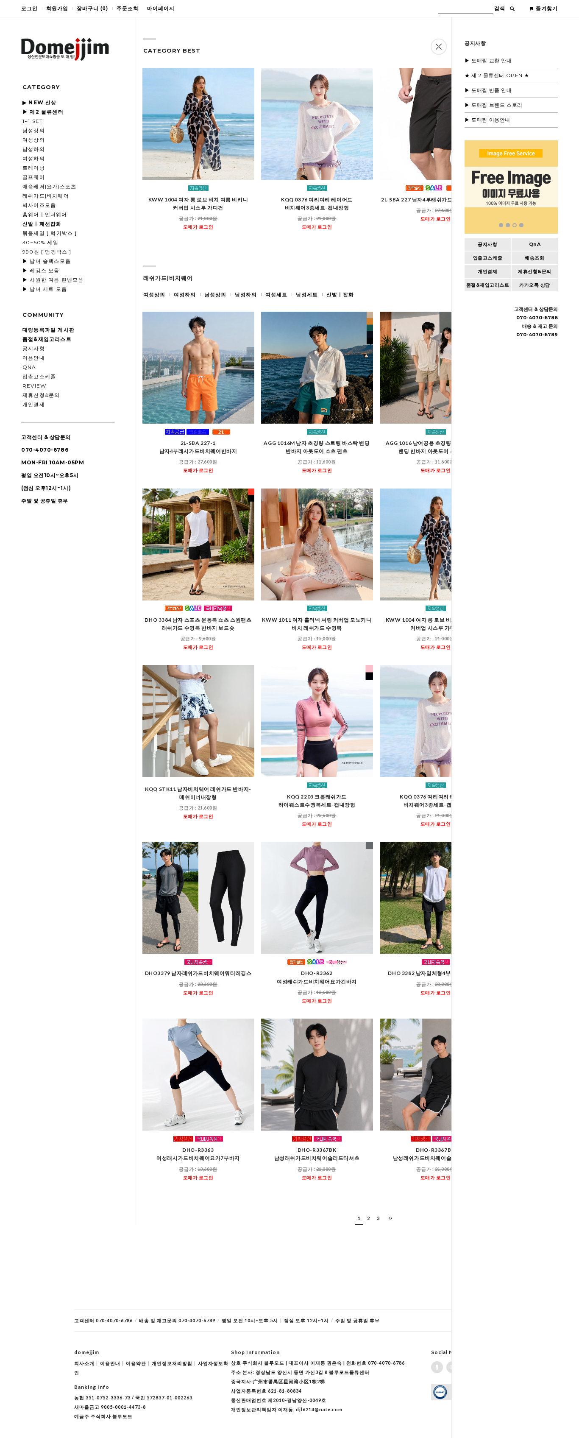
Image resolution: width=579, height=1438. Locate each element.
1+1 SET (32, 121)
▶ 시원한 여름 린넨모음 (53, 279)
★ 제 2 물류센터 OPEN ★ (497, 75)
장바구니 (92, 8)
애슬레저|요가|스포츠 (49, 186)
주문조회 (128, 8)
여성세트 (276, 294)
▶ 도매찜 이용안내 (487, 120)
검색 (499, 8)
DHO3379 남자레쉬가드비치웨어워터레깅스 (198, 973)
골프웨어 (33, 177)
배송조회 (534, 258)
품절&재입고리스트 (487, 285)
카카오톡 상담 (534, 285)
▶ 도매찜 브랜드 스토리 (494, 105)
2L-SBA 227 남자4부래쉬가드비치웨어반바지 (435, 199)
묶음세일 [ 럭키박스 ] (49, 233)
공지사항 (33, 348)
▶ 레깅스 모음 (41, 270)
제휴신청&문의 (41, 395)
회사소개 (86, 1363)
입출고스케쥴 (39, 376)
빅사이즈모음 (39, 205)
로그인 (29, 8)
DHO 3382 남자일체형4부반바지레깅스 (435, 973)
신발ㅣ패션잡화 (41, 224)
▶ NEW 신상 (39, 102)
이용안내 (33, 358)
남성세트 (307, 294)
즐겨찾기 (547, 8)
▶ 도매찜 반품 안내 (488, 90)
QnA (29, 367)
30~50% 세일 (40, 242)
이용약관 (138, 1363)
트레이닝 (33, 168)
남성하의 (33, 149)
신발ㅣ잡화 (340, 294)
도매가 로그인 (198, 226)
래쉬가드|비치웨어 (45, 196)
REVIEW (34, 386)
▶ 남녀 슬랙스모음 (46, 261)
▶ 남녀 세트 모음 (44, 289)
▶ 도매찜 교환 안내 (488, 60)
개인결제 (33, 404)
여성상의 (33, 140)
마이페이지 (161, 8)
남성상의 (33, 130)
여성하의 (33, 158)
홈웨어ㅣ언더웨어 (44, 214)
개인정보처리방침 (174, 1363)
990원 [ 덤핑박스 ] (47, 252)
